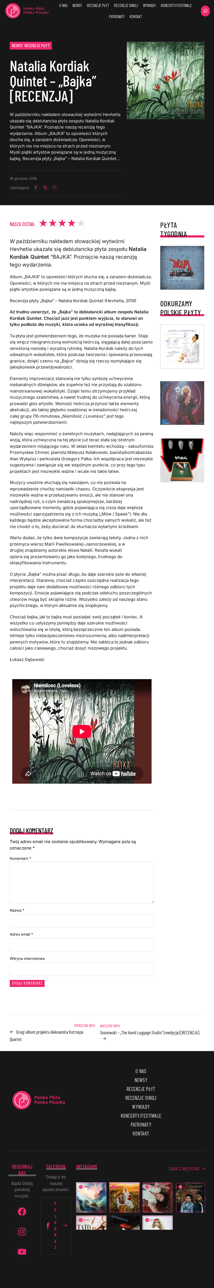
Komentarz (20, 858)
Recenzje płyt (37, 45)
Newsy (17, 45)
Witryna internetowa (27, 958)
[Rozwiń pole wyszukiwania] (205, 11)
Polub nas (55, 1225)
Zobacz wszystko (184, 1168)
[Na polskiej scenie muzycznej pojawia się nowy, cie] (157, 1197)
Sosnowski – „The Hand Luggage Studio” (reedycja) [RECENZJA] (149, 1032)
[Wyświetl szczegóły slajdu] (182, 403)
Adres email (21, 934)
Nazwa (17, 910)
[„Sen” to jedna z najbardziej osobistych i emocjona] (91, 1197)
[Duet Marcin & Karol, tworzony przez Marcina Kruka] (191, 1197)
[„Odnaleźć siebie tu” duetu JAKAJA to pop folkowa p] (124, 1197)
